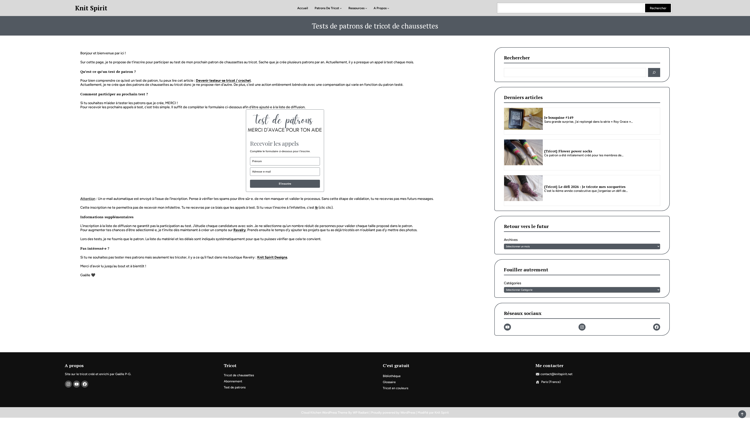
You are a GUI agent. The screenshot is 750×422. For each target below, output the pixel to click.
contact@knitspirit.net (556, 374)
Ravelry (239, 230)
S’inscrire (285, 183)
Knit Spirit (91, 8)
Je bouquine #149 (558, 117)
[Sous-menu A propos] (388, 8)
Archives (511, 240)
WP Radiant (361, 412)
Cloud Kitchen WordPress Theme (324, 412)
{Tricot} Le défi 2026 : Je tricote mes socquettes (585, 186)
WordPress (407, 412)
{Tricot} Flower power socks (568, 151)
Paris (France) (551, 382)
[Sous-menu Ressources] (366, 8)
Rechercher (658, 8)
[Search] (654, 72)
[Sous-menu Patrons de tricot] (341, 8)
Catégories (512, 283)
